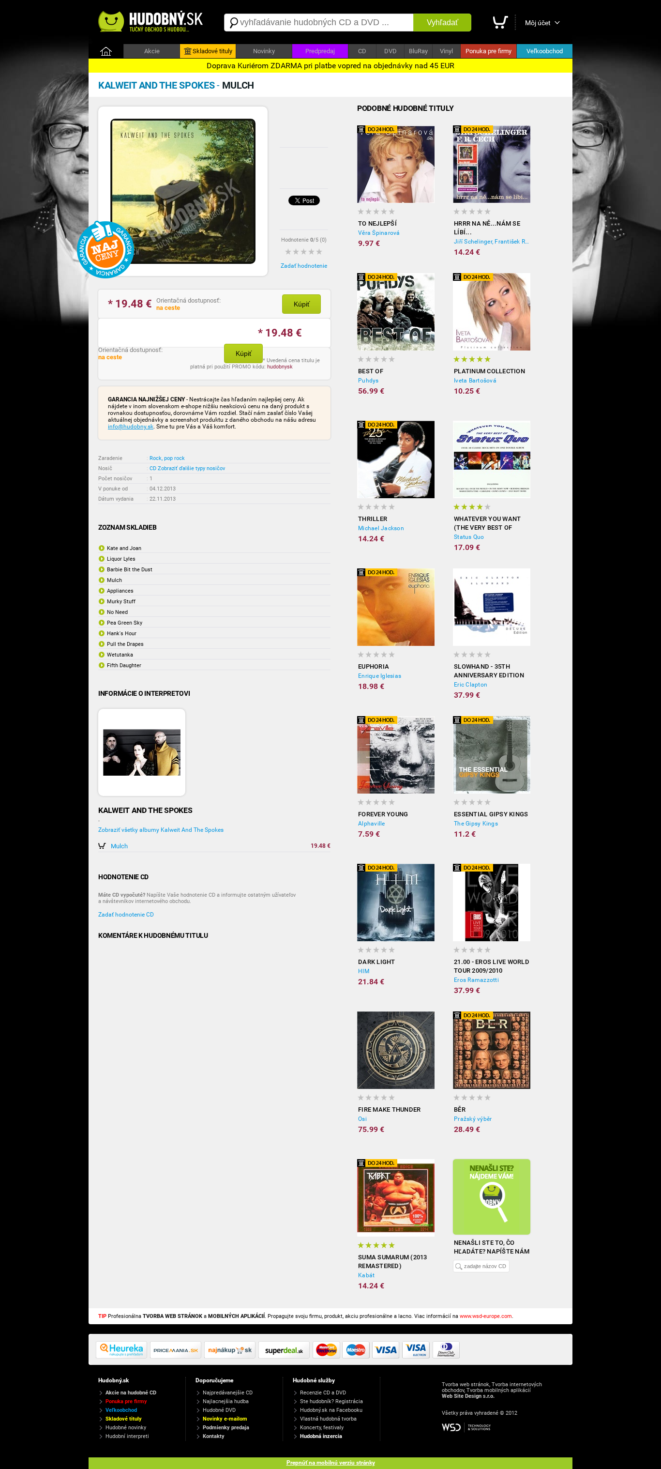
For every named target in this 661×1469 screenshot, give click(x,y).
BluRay (418, 51)
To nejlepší (377, 223)
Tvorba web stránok (465, 1384)
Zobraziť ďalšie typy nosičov (191, 468)
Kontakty (214, 1436)
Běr (460, 1109)
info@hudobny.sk (130, 426)
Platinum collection (489, 371)
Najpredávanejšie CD (228, 1393)
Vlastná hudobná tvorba (328, 1419)
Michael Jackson (381, 528)
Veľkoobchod (544, 51)
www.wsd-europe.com (486, 1316)
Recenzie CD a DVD (323, 1393)
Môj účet (538, 23)
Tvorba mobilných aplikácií (498, 1390)
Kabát (366, 1275)
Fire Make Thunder (389, 1109)
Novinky (264, 51)
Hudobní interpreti (127, 1436)
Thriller (372, 518)
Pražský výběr (473, 1119)
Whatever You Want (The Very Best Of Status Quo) (487, 523)
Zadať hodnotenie (304, 265)
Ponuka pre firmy (488, 51)
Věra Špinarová (379, 233)
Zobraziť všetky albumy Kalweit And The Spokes (161, 829)
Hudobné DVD (219, 1410)
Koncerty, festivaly (322, 1427)
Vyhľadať (442, 22)
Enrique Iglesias (379, 676)
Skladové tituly (212, 51)
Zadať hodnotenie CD (126, 914)
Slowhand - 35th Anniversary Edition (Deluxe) (489, 671)
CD (362, 51)
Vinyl (446, 51)
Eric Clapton (470, 684)
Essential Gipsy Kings (491, 814)
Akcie (152, 51)
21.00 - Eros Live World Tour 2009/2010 (491, 966)
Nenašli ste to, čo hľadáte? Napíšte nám (491, 1247)
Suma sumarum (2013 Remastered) (392, 1262)
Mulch (119, 846)
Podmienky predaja (226, 1427)
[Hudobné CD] (177, 1356)
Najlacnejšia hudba (226, 1401)
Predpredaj (320, 51)
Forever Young (383, 814)
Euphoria (373, 666)
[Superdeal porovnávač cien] (285, 1356)
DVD (390, 51)
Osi (362, 1119)
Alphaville (371, 823)
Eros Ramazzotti (476, 980)
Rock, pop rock (167, 458)
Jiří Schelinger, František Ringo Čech (492, 241)
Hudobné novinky (125, 1427)
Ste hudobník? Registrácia (331, 1401)
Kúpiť (302, 304)
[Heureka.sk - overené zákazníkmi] (123, 1356)
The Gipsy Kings (476, 823)
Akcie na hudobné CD (130, 1393)
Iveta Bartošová (475, 380)
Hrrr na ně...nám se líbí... (487, 228)
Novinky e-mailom (225, 1419)
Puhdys (368, 380)
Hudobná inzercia (321, 1436)
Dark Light (376, 961)
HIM (363, 971)
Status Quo (469, 537)
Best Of (370, 371)
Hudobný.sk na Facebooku (331, 1410)
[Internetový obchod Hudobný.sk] (151, 22)
